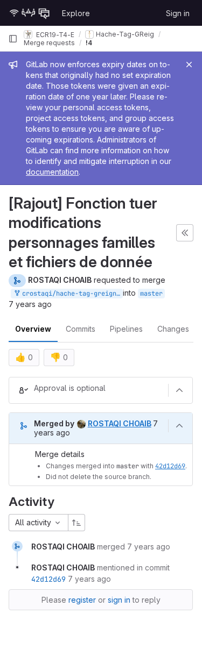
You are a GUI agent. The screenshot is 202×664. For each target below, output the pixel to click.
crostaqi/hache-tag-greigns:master (70, 293)
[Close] (189, 64)
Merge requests (49, 43)
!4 (89, 43)
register (82, 599)
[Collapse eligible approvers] (179, 390)
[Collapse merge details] (179, 425)
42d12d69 (170, 466)
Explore (76, 13)
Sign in (178, 13)
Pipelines (126, 328)
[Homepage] (29, 13)
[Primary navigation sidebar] (13, 38)
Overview (33, 328)
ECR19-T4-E (54, 34)
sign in (119, 599)
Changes (173, 328)
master (151, 293)
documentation (52, 171)
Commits (80, 328)
